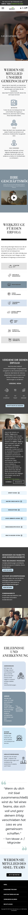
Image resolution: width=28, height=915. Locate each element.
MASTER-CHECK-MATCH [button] (13, 501)
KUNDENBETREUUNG (10, 889)
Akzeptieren (18, 482)
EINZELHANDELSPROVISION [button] (12, 527)
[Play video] (14, 197)
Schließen (9, 482)
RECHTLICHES (8, 904)
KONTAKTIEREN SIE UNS (11, 894)
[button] (12, 8)
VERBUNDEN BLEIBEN (10, 899)
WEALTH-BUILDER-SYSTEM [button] (13, 535)
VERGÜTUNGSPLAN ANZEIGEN (15, 406)
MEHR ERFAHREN (7, 570)
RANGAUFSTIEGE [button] (12, 510)
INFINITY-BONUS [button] (12, 493)
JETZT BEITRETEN (14, 875)
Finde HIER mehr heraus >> (13, 479)
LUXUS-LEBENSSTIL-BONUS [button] (12, 518)
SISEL (5, 884)
